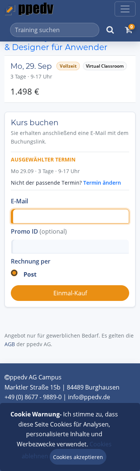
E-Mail (19, 201)
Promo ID (39, 231)
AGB (9, 344)
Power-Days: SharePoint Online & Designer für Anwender (68, 42)
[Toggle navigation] (125, 8)
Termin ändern (102, 182)
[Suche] (110, 30)
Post (30, 274)
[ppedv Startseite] (29, 8)
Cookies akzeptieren (78, 457)
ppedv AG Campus (36, 377)
